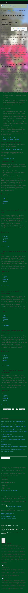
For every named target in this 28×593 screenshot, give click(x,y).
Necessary (5, 565)
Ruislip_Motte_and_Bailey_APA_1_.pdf (12, 149)
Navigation (7, 2)
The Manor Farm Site (8, 158)
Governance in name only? (6, 434)
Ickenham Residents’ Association (7, 514)
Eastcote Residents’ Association (7, 513)
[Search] (25, 414)
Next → (23, 409)
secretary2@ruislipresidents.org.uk (9, 490)
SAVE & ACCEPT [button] (5, 590)
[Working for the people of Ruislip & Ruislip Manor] (8, 5)
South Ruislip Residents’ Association (8, 518)
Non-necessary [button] (5, 577)
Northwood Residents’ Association (8, 516)
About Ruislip (14, 10)
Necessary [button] (3, 564)
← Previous (5, 409)
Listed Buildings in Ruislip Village (11, 139)
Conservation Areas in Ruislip (10, 137)
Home (9, 10)
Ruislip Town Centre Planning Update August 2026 (11, 429)
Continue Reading (5, 246)
